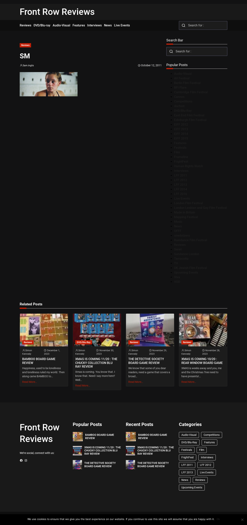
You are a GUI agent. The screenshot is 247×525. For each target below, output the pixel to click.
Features (180, 143)
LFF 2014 (180, 189)
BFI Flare (180, 87)
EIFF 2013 (181, 129)
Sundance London (186, 254)
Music (178, 221)
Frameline (181, 157)
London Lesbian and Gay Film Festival (200, 208)
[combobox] (203, 25)
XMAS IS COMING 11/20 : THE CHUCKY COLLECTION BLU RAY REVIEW (96, 362)
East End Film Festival (189, 115)
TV (176, 263)
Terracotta (181, 258)
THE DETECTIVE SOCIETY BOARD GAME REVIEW (146, 361)
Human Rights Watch (188, 166)
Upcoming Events (186, 272)
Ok (218, 519)
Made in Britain (184, 212)
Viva (177, 277)
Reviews (25, 45)
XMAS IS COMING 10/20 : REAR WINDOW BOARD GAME (202, 361)
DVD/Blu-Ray (183, 111)
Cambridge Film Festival (191, 92)
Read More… (29, 381)
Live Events (182, 198)
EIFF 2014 (181, 134)
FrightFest (181, 161)
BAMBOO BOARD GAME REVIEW (38, 361)
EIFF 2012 (181, 124)
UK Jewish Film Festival (190, 268)
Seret (178, 249)
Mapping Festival (186, 217)
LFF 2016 (180, 194)
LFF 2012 (180, 180)
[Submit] (183, 25)
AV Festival (181, 78)
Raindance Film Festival (190, 240)
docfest (179, 106)
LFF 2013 (180, 184)
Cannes (179, 97)
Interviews (181, 171)
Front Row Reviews (57, 12)
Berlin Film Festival (187, 83)
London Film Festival (188, 203)
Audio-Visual (183, 74)
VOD (177, 282)
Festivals (180, 148)
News (178, 226)
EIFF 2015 (181, 138)
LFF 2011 (180, 175)
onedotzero (182, 235)
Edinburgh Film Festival (190, 120)
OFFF (177, 231)
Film (177, 152)
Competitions (183, 101)
